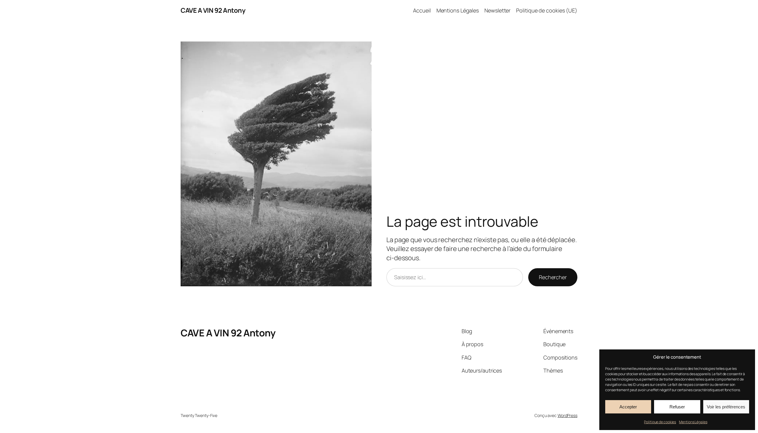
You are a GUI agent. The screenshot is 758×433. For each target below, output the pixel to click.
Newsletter (497, 10)
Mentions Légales (693, 421)
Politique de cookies (660, 421)
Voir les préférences (726, 406)
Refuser (677, 406)
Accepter (628, 406)
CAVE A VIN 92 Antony (213, 10)
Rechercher (553, 277)
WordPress (567, 415)
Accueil (422, 10)
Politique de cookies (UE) (546, 10)
